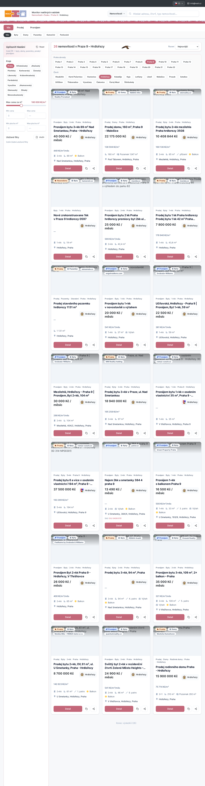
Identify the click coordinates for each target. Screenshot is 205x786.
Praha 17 (109, 67)
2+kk (171, 122)
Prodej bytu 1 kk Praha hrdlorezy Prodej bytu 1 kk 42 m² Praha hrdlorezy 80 (177, 219)
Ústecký (37, 71)
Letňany (138, 77)
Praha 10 (162, 62)
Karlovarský (24, 71)
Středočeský (22, 66)
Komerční (51, 35)
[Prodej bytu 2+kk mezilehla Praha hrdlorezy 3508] (177, 104)
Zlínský (24, 90)
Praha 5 (104, 62)
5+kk (69, 475)
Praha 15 (84, 67)
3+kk (71, 122)
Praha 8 (139, 62)
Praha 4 (93, 62)
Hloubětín (59, 77)
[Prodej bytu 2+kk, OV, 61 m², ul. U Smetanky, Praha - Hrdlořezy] (75, 641)
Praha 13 (59, 67)
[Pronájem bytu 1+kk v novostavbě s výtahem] (126, 280)
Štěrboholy (129, 82)
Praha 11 (175, 62)
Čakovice (100, 82)
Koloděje (118, 77)
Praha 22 (171, 67)
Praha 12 (187, 62)
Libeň (149, 77)
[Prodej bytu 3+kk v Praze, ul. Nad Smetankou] (126, 368)
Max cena (31, 111)
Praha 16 (96, 67)
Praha (10, 66)
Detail (68, 168)
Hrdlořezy (105, 77)
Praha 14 (71, 67)
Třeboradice (73, 82)
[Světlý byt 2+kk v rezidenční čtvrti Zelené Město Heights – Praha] (126, 641)
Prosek (172, 77)
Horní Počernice (75, 77)
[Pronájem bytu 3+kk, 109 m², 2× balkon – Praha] (177, 549)
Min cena (10, 111)
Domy (25, 35)
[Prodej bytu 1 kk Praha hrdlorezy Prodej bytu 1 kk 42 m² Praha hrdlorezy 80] (177, 192)
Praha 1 (58, 62)
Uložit (41, 137)
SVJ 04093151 (115, 518)
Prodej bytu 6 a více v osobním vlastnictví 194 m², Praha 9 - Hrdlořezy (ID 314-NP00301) (74, 484)
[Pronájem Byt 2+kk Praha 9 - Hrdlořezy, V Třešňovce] (75, 549)
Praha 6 (116, 62)
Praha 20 (146, 67)
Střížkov (59, 82)
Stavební (75, 299)
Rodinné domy (176, 659)
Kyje (128, 77)
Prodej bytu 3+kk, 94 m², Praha (125, 572)
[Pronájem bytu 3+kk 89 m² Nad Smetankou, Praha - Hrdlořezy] (75, 104)
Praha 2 (70, 62)
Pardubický (13, 80)
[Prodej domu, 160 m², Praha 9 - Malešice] (126, 104)
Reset (41, 47)
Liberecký (12, 75)
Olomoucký (12, 90)
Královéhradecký (27, 75)
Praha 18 (121, 67)
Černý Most (114, 82)
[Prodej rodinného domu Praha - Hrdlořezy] (177, 641)
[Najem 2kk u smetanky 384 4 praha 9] (126, 457)
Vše (8, 27)
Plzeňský (12, 71)
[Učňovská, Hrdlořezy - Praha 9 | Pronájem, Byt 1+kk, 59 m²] (177, 280)
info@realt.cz (195, 3)
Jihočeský (35, 66)
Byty (16, 35)
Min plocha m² (12, 123)
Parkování (64, 35)
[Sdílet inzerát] (94, 168)
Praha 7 (127, 62)
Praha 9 (54, 15)
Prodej (20, 27)
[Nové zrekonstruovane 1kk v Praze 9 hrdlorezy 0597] (75, 192)
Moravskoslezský (15, 95)
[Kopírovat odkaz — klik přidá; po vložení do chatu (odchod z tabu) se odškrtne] (86, 168)
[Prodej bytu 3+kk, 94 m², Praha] (126, 549)
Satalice (183, 77)
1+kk (61, 210)
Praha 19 (134, 67)
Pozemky (37, 35)
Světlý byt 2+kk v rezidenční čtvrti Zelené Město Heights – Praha (124, 668)
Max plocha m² (33, 123)
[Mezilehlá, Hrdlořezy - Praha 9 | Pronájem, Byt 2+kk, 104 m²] (75, 368)
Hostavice (91, 77)
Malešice (160, 77)
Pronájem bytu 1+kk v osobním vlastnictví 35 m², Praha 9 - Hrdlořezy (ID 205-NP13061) (176, 395)
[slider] (21, 105)
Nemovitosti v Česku (40, 15)
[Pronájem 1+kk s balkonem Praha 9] (177, 457)
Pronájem (35, 27)
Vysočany (87, 82)
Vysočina (12, 85)
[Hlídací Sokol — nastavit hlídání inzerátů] (126, 46)
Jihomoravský (25, 85)
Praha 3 (81, 62)
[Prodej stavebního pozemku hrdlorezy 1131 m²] (75, 280)
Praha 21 (159, 67)
